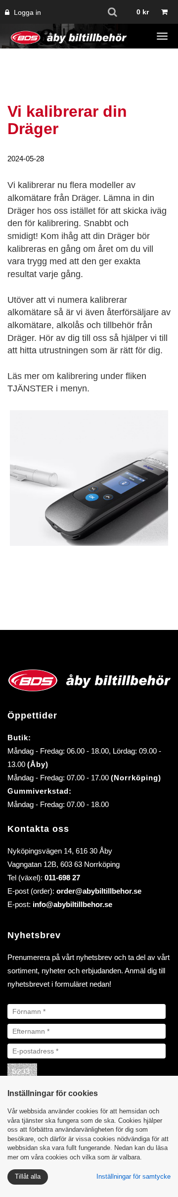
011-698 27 (62, 877)
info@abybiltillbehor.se (72, 904)
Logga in (26, 12)
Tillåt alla (28, 1176)
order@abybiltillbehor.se (98, 891)
